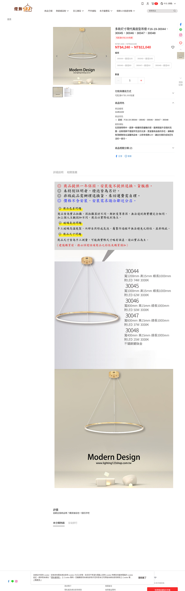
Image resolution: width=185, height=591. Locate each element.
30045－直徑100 (145, 58)
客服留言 (108, 586)
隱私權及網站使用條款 (73, 590)
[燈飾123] (23, 7)
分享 (120, 156)
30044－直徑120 (125, 58)
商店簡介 (67, 586)
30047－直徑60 (143, 65)
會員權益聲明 (110, 590)
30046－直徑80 (124, 65)
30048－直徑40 (162, 65)
